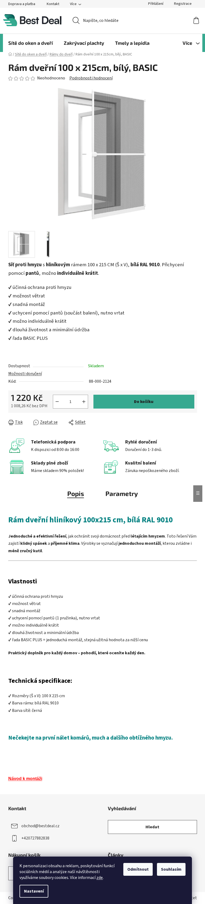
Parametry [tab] (121, 493)
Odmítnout (138, 869)
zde (99, 878)
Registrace (183, 3)
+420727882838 (35, 838)
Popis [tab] (75, 493)
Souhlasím (171, 869)
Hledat (152, 827)
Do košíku (143, 402)
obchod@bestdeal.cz (40, 826)
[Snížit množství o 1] (57, 401)
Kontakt (53, 4)
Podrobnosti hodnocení (91, 78)
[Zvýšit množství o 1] (84, 401)
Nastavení (34, 891)
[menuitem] (30, 43)
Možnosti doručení (25, 374)
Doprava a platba (21, 4)
